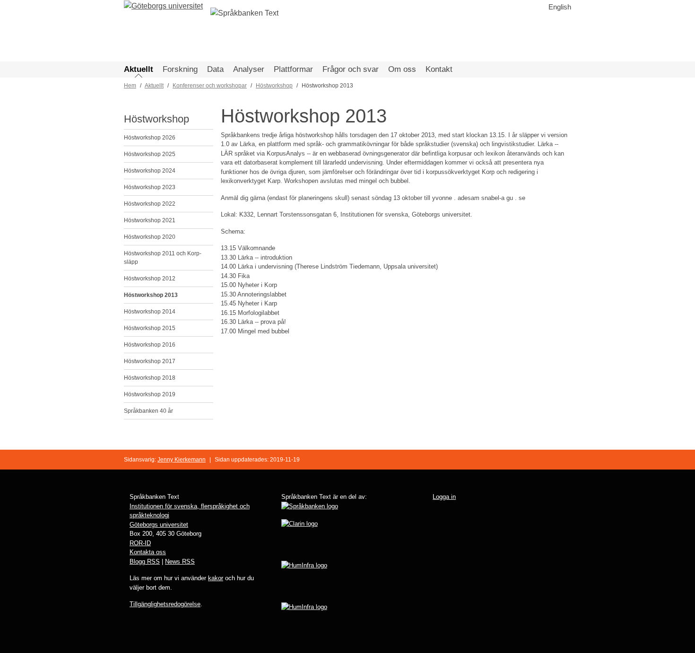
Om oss (402, 69)
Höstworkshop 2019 (149, 394)
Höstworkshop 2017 (149, 361)
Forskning (180, 69)
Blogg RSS (145, 561)
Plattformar (293, 69)
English (559, 7)
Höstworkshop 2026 (149, 137)
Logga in (444, 496)
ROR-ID (140, 543)
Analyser (248, 69)
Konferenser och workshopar (210, 85)
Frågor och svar (350, 69)
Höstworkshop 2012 (149, 278)
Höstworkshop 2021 (149, 220)
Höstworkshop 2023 (149, 187)
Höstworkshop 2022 (149, 203)
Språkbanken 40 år (148, 411)
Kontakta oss (148, 552)
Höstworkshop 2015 (149, 328)
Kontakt (439, 69)
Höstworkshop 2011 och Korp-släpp (162, 257)
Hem (130, 85)
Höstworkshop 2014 (149, 311)
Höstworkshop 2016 (149, 344)
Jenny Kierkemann (181, 459)
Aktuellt (138, 69)
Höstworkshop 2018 (149, 377)
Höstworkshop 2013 (151, 295)
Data (215, 69)
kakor (215, 578)
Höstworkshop (274, 85)
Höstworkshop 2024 (149, 170)
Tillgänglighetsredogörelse (165, 604)
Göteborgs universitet (159, 524)
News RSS (180, 561)
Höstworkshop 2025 (149, 154)
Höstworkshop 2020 (149, 237)
